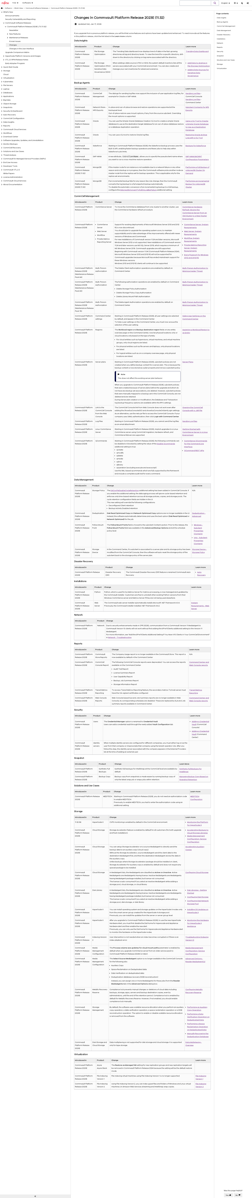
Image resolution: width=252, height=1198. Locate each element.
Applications (8, 96)
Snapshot (220, 56)
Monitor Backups (10, 144)
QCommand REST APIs (194, 450)
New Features (15, 34)
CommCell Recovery (12, 148)
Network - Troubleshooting (119, 637)
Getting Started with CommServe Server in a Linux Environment (195, 432)
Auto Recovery (9, 115)
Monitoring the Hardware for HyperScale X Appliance (198, 923)
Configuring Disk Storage (197, 897)
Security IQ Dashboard (12, 111)
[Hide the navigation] (35, 1196)
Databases (7, 93)
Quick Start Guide (10, 67)
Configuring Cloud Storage (196, 872)
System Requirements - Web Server (200, 606)
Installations (221, 39)
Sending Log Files (193, 93)
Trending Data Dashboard (197, 51)
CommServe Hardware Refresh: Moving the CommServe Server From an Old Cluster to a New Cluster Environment (194, 213)
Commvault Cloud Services (14, 129)
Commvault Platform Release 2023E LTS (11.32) (26, 26)
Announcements (12, 16)
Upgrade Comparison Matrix (17, 52)
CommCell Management (226, 26)
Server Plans (187, 362)
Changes (13, 45)
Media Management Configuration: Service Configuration (196, 839)
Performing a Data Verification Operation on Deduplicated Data (198, 1017)
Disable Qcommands (166, 444)
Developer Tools (10, 166)
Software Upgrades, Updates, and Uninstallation (23, 140)
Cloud (5, 74)
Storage (6, 71)
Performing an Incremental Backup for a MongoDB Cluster (197, 184)
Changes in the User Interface (21, 49)
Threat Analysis (9, 155)
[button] (215, 3)
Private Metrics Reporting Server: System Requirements (195, 248)
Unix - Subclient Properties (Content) (200, 541)
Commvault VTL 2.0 (11, 170)
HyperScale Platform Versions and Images (23, 56)
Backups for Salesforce (196, 146)
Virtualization (8, 78)
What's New (8, 12)
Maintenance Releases (18, 38)
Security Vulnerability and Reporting (20, 19)
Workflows (7, 133)
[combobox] (195, 3)
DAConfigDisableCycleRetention (125, 490)
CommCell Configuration (13, 118)
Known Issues (15, 41)
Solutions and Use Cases (13, 151)
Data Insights (8, 122)
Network (220, 43)
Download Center (10, 137)
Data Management (224, 30)
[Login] (247, 3)
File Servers (8, 85)
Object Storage (9, 104)
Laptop (6, 89)
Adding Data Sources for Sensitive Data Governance (198, 73)
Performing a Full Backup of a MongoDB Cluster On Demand (197, 170)
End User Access (10, 162)
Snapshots (7, 107)
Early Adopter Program (15, 63)
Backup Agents (222, 22)
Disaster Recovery (223, 35)
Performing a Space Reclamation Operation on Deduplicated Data (197, 1027)
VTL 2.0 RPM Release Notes (16, 60)
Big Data (6, 100)
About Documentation (12, 184)
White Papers (8, 173)
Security (220, 51)
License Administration (13, 177)
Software (8, 8)
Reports (6, 126)
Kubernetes (8, 82)
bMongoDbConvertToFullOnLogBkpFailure (138, 190)
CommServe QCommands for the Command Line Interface (195, 444)
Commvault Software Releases (18, 23)
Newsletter (13, 30)
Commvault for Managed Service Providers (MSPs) (24, 159)
